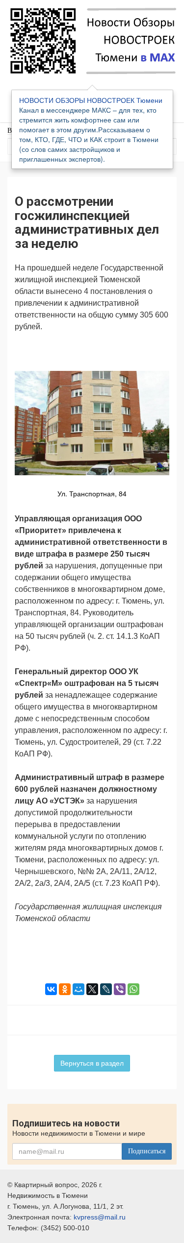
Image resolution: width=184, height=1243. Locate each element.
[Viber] (120, 989)
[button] (160, 353)
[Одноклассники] (65, 989)
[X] (92, 989)
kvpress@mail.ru (100, 1217)
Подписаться (146, 1151)
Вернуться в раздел (92, 1063)
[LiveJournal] (106, 989)
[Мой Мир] (78, 989)
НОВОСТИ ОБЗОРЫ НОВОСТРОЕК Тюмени (90, 100)
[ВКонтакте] (51, 989)
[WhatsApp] (133, 989)
